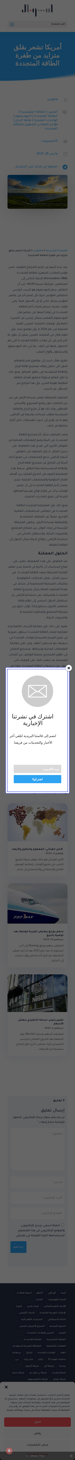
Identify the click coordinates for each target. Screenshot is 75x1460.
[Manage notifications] (9, 1450)
